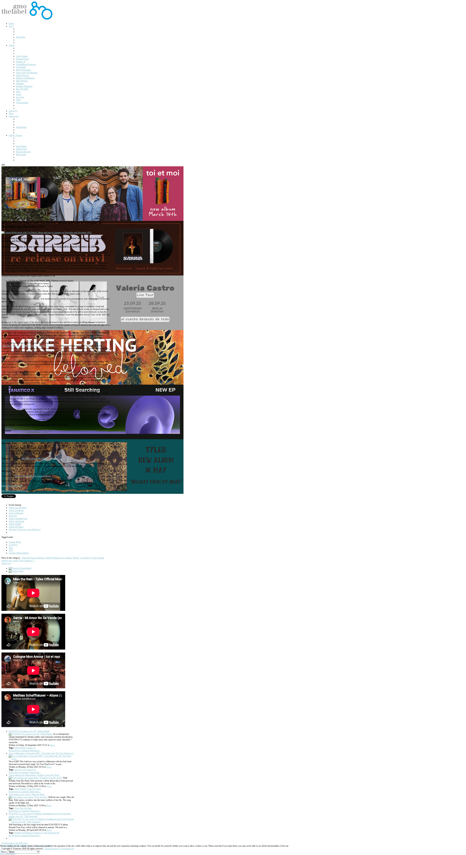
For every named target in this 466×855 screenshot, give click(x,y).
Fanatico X (31, 748)
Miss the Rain (25, 808)
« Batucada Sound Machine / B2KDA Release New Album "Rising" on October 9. (56, 558)
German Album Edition (19, 553)
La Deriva (13, 544)
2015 (11, 550)
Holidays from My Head (30, 789)
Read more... (35, 750)
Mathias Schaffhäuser (23, 833)
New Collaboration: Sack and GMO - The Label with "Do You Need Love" (41, 753)
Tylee (16, 789)
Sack (16, 769)
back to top (6, 563)
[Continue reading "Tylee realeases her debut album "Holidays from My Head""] (36, 778)
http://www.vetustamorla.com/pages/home (33, 476)
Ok (1, 851)
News (52, 745)
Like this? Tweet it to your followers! (25, 529)
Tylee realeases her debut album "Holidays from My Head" (34, 775)
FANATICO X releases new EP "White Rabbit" (29, 731)
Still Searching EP (51, 833)
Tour (11, 547)
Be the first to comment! (19, 750)
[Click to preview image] (46, 232)
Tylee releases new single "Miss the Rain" (27, 794)
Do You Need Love (27, 769)
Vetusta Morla (15, 542)
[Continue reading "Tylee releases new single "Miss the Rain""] (28, 797)
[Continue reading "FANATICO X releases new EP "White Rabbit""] (31, 734)
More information (7, 853)
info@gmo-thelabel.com (11, 486)
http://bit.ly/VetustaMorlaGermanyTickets (40, 458)
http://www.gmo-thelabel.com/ (14, 490)
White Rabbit (20, 748)
